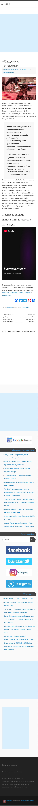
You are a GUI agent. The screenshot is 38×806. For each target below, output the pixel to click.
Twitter (20, 293)
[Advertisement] (19, 33)
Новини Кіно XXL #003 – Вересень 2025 (18, 598)
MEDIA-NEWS (7, 801)
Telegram (27, 293)
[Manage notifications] (4, 801)
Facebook (5, 293)
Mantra (23, 801)
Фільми (11, 72)
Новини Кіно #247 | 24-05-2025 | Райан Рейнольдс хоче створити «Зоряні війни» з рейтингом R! (19, 646)
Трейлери (5, 72)
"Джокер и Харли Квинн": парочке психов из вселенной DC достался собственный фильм (19, 502)
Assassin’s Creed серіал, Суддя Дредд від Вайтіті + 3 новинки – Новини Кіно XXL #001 (19, 629)
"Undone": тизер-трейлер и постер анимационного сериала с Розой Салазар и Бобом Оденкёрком (19, 492)
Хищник (10, 307)
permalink (26, 307)
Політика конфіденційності (12, 772)
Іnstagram (13, 293)
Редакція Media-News (11, 69)
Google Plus (6, 295)
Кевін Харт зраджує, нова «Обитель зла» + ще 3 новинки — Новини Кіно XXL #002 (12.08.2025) (19, 619)
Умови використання (9, 765)
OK (32, 540)
